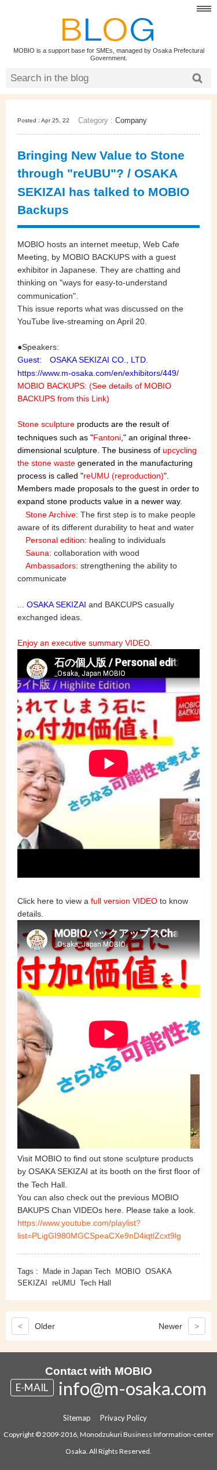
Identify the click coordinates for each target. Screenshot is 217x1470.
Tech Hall (95, 1283)
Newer (179, 1326)
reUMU (63, 1283)
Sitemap (77, 1417)
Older (36, 1326)
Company (131, 120)
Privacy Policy (123, 1417)
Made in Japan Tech (77, 1271)
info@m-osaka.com (132, 1388)
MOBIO (128, 1271)
